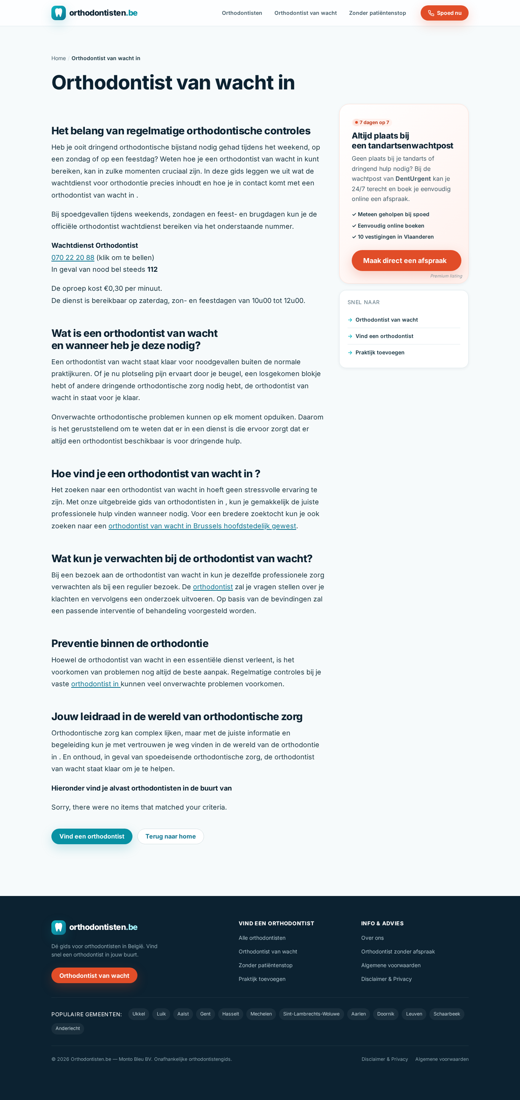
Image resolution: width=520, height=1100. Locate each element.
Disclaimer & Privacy (386, 979)
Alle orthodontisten (262, 937)
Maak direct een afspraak (405, 261)
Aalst (183, 1014)
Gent (205, 1014)
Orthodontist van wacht (305, 13)
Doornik (385, 1014)
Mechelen (261, 1014)
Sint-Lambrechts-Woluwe (311, 1014)
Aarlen (358, 1014)
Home (58, 58)
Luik (161, 1014)
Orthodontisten (242, 13)
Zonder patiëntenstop (377, 13)
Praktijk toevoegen (380, 352)
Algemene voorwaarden (391, 965)
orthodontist (213, 587)
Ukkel (138, 1014)
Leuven (414, 1014)
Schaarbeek (447, 1014)
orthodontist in (96, 684)
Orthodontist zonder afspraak (398, 951)
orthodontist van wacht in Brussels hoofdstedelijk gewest (202, 526)
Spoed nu (449, 13)
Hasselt (230, 1014)
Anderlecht (68, 1028)
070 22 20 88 (72, 257)
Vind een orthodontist (384, 336)
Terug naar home (170, 836)
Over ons (372, 937)
